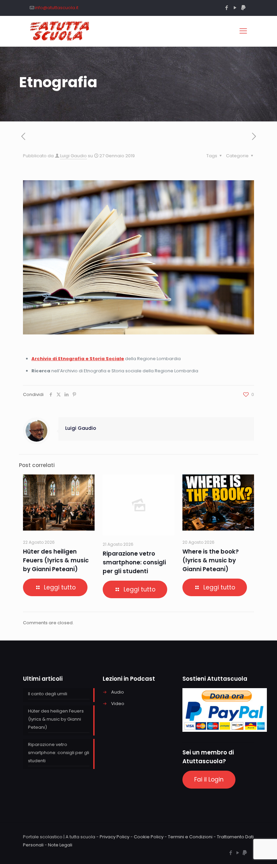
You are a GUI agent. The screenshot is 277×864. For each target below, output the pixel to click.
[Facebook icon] (226, 7)
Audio (117, 692)
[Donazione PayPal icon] (243, 7)
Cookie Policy (148, 837)
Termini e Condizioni (190, 837)
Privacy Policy (114, 837)
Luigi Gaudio (73, 156)
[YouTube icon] (234, 7)
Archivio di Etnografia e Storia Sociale (77, 358)
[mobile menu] (243, 31)
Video (117, 703)
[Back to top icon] (244, 850)
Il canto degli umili (47, 694)
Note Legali (60, 845)
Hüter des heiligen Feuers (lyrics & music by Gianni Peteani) (56, 560)
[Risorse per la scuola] (60, 31)
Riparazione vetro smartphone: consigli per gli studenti (134, 562)
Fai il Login (209, 779)
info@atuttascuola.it (56, 7)
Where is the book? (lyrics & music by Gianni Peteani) (210, 560)
